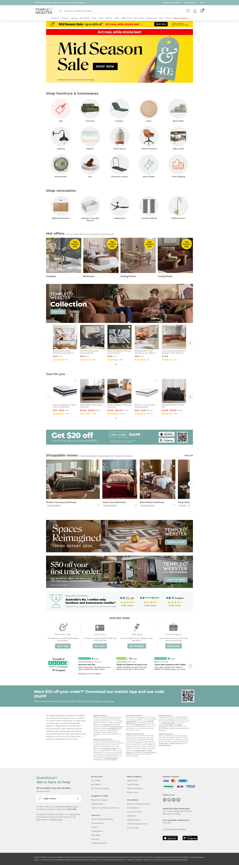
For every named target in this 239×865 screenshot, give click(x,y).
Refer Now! (80, 2)
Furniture (90, 121)
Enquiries (95, 839)
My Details (95, 780)
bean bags (139, 724)
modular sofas (131, 721)
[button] (115, 364)
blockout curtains (165, 745)
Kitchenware (61, 177)
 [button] (190, 343)
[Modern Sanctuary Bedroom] (73, 480)
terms (111, 701)
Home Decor (119, 149)
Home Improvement (166, 734)
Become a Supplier (99, 800)
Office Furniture (149, 149)
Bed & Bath (178, 121)
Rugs (149, 121)
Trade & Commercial (171, 3)
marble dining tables (108, 748)
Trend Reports (97, 823)
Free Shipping (178, 177)
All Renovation (178, 218)
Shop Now (63, 646)
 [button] (49, 343)
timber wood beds (116, 726)
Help (202, 3)
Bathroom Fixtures (61, 218)
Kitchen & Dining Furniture (103, 739)
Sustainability (97, 831)
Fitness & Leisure (119, 177)
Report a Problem (135, 788)
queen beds (107, 724)
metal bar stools (111, 758)
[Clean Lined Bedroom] (119, 480)
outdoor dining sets (168, 723)
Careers (94, 827)
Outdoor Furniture (165, 715)
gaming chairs (150, 752)
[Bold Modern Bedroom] (157, 480)
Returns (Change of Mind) (138, 804)
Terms (73, 814)
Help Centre (132, 780)
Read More (173, 646)
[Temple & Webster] (44, 11)
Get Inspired (136, 646)
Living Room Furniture (134, 715)
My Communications (100, 788)
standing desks (140, 750)
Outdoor (119, 121)
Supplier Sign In (98, 804)
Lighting (61, 149)
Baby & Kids (178, 149)
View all (188, 455)
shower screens (175, 743)
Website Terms (133, 820)
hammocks (169, 724)
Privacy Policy (56, 819)
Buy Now (100, 646)
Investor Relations (99, 843)
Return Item (132, 792)
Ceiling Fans (119, 218)
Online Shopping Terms (137, 824)
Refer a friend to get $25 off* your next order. (60, 2)
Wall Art (90, 149)
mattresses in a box (114, 728)
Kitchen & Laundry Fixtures (90, 219)
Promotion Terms (134, 812)
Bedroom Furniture (100, 715)
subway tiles (163, 743)
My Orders (95, 784)
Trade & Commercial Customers (105, 808)
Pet (90, 177)
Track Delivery (190, 3)
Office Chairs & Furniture (135, 733)
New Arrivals (149, 177)
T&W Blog (95, 835)
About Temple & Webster (102, 819)
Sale (61, 121)
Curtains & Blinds (149, 218)
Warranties (131, 816)
